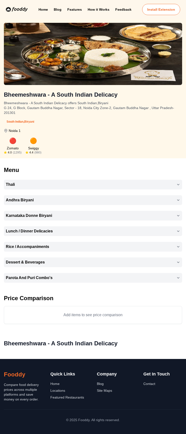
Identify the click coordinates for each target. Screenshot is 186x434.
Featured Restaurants (67, 397)
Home (43, 9)
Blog (58, 9)
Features (74, 9)
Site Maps (104, 390)
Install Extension (161, 9)
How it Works (98, 9)
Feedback (123, 9)
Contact (149, 384)
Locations (57, 390)
